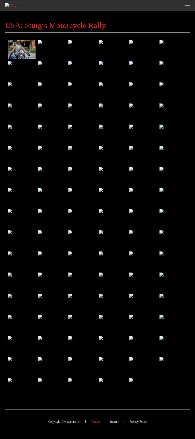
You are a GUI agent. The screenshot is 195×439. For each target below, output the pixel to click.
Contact (95, 421)
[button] (187, 5)
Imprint (114, 421)
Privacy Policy (138, 421)
